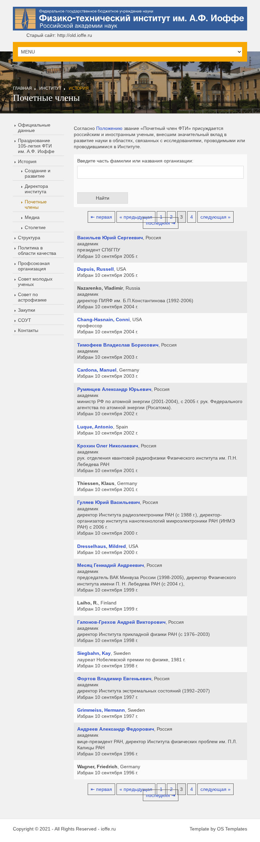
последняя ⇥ (160, 223)
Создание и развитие (37, 173)
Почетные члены (36, 204)
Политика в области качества (37, 250)
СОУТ (24, 320)
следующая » (215, 217)
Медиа (32, 217)
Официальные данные (34, 127)
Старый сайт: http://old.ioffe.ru (59, 35)
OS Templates (232, 829)
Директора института (36, 188)
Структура (29, 237)
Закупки (26, 310)
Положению (109, 128)
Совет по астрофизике (32, 297)
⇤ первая (101, 217)
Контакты (28, 330)
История (79, 88)
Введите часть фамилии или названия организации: (135, 160)
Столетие (35, 227)
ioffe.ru (108, 829)
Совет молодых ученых (35, 281)
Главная (22, 88)
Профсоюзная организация (34, 266)
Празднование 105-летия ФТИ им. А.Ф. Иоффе (36, 146)
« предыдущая (136, 217)
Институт (50, 88)
